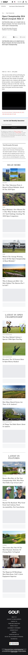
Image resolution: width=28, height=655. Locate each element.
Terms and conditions (14, 623)
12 (22, 112)
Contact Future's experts (14, 619)
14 (5, 114)
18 (15, 114)
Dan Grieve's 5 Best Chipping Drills (16, 6)
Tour (3, 13)
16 (10, 114)
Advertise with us (14, 634)
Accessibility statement (14, 627)
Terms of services (17, 131)
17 (12, 114)
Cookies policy (14, 630)
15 (7, 114)
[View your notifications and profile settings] (12, 2)
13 (3, 114)
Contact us (14, 621)
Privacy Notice (19, 132)
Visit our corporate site (18, 649)
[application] (14, 100)
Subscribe (19, 1)
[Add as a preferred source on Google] (14, 643)
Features (15, 29)
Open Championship (10, 13)
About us (14, 617)
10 (18, 112)
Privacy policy (14, 625)
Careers (14, 632)
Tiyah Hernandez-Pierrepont (10, 28)
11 (20, 112)
